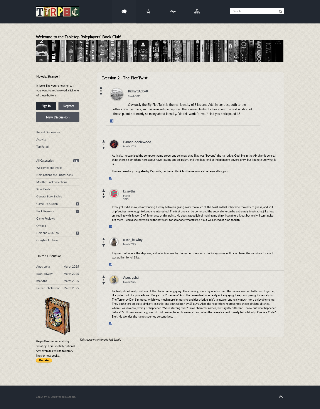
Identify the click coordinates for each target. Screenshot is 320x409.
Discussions (124, 9)
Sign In (46, 106)
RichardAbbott (138, 91)
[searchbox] (257, 11)
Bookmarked (148, 9)
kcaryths (129, 191)
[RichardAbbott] (117, 95)
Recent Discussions (48, 132)
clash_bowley (133, 240)
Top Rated (42, 146)
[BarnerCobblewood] (114, 144)
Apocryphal (131, 277)
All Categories (45, 160)
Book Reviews (45, 211)
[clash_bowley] (114, 242)
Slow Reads (43, 189)
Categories (197, 9)
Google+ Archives (47, 240)
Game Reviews (45, 218)
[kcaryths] (114, 193)
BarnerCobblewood (137, 142)
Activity (173, 9)
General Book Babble (49, 196)
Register (68, 106)
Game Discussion (47, 203)
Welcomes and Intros (49, 167)
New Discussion (57, 117)
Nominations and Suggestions (54, 175)
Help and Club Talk (47, 233)
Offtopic (41, 225)
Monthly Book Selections (51, 182)
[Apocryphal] (114, 280)
